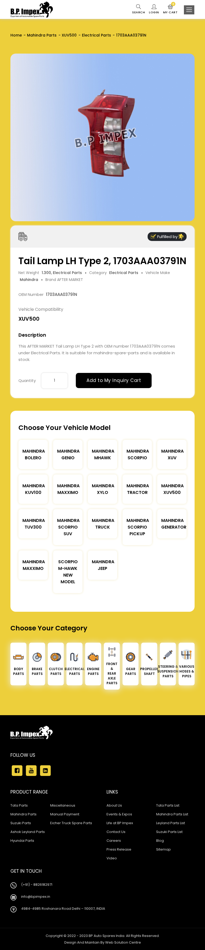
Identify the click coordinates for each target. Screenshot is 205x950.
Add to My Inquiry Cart (113, 380)
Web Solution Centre (123, 942)
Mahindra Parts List (172, 814)
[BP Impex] (32, 10)
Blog (160, 840)
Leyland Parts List (170, 823)
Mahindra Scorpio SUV (68, 527)
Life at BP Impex (120, 823)
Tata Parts (19, 805)
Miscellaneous (62, 805)
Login (154, 12)
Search (138, 12)
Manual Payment (64, 814)
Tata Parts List (167, 805)
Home (16, 35)
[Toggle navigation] (189, 9)
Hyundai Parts (22, 840)
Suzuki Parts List (169, 831)
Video (112, 858)
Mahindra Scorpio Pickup (138, 527)
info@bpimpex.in (35, 896)
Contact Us (116, 831)
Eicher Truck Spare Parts (71, 823)
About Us (114, 805)
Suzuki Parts (20, 823)
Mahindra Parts (42, 35)
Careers (114, 840)
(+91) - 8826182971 (36, 884)
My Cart (170, 9)
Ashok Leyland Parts (27, 831)
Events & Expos (119, 814)
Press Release (119, 849)
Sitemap (163, 849)
